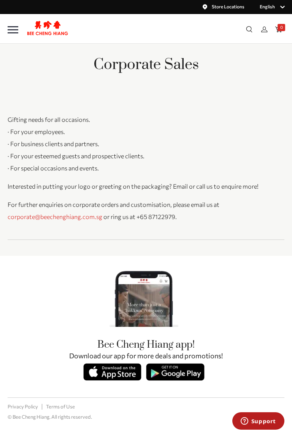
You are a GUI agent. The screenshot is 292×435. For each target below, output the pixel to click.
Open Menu (13, 30)
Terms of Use (60, 406)
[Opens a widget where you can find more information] (258, 421)
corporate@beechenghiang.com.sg (55, 216)
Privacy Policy (23, 406)
